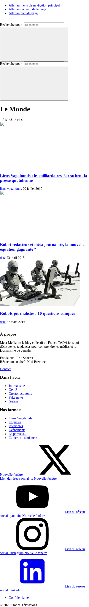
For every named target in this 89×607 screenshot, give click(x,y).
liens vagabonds (11, 188)
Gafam (13, 401)
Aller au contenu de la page (27, 9)
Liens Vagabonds (20, 418)
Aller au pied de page (23, 13)
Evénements (17, 430)
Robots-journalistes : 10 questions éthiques (37, 313)
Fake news (16, 397)
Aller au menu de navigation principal (34, 5)
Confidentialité (19, 597)
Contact (5, 369)
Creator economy (20, 393)
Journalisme (17, 386)
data (3, 258)
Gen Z (13, 389)
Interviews (16, 426)
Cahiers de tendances (23, 438)
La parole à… (18, 434)
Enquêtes (15, 422)
